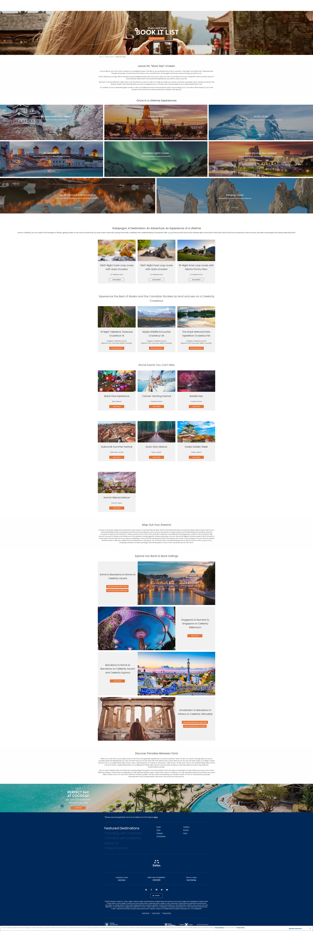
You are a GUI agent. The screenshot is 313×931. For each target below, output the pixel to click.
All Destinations (161, 836)
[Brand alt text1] (170, 924)
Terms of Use (156, 913)
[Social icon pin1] (146, 890)
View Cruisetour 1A (116, 348)
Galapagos (159, 833)
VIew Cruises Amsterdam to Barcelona (195, 722)
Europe (158, 827)
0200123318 (156, 880)
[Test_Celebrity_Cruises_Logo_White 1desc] (186, 924)
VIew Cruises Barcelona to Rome (117, 586)
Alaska (158, 830)
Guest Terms (145, 913)
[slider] (117, 250)
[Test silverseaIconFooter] (203, 924)
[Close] (310, 928)
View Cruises (117, 406)
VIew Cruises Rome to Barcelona (117, 590)
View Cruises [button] (51, 134)
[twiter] (162, 890)
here (156, 817)
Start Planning (191, 880)
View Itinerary (116, 279)
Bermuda (186, 830)
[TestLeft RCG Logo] (111, 924)
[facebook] (151, 890)
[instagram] (156, 890)
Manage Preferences (295, 928)
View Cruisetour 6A (196, 348)
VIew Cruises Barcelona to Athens (194, 726)
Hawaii (185, 833)
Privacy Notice (219, 927)
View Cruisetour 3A (156, 348)
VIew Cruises (195, 636)
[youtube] (167, 890)
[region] (156, 928)
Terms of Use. (240, 927)
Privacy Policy (167, 913)
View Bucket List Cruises (156, 38)
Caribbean (186, 827)
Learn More (78, 807)
